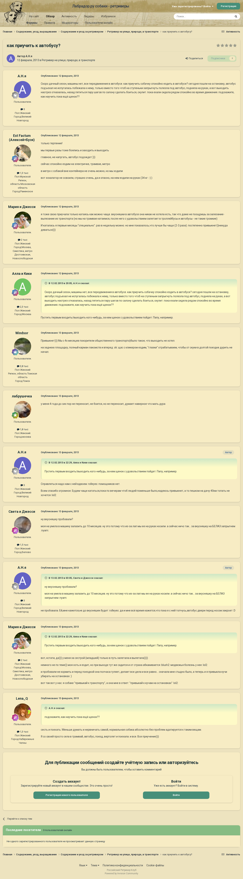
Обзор (50, 16)
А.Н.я (29, 56)
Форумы (31, 22)
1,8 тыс (23, 429)
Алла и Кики (22, 274)
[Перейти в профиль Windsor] (22, 346)
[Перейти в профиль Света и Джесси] (22, 524)
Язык (82, 865)
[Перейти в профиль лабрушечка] (22, 409)
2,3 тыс (23, 306)
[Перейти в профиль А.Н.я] (11, 58)
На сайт (34, 16)
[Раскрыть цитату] (46, 283)
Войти (176, 795)
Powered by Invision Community (121, 873)
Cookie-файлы (155, 865)
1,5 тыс (23, 544)
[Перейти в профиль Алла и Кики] (22, 286)
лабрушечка (22, 396)
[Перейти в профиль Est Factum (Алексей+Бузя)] (22, 153)
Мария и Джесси (22, 207)
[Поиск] (236, 16)
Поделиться (195, 58)
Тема (94, 865)
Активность (69, 16)
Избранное (108, 16)
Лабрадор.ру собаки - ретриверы (100, 6)
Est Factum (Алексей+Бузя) (22, 138)
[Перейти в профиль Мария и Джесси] (22, 220)
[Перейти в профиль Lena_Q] (22, 712)
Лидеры (89, 16)
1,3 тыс (23, 173)
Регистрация (228, 6)
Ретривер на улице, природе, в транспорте (68, 60)
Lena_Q (22, 698)
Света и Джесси (22, 512)
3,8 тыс (23, 366)
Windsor (21, 333)
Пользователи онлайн (99, 22)
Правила (49, 22)
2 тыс (23, 239)
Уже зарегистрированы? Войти (192, 6)
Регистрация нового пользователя (67, 795)
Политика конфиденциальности (123, 865)
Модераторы (70, 22)
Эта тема (222, 16)
